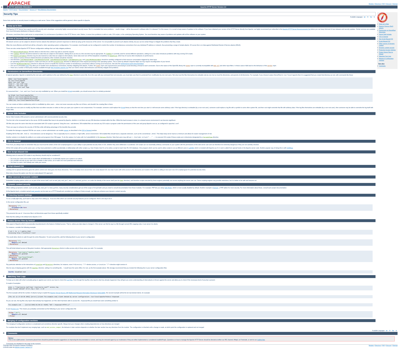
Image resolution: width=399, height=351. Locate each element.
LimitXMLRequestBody (93, 60)
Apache (5, 9)
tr (374, 17)
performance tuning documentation (132, 63)
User (71, 75)
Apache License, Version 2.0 (23, 347)
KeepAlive (113, 56)
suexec (66, 130)
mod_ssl (216, 66)
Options (103, 137)
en (364, 17)
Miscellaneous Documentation (47, 9)
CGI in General (383, 36)
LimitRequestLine (75, 60)
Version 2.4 (33, 9)
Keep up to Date (384, 24)
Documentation (23, 9)
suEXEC (191, 148)
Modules (371, 4)
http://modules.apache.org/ (59, 67)
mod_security (35, 191)
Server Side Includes (385, 34)
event (98, 66)
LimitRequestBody (26, 60)
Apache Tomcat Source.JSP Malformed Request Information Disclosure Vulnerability (77, 293)
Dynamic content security (386, 47)
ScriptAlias (207, 137)
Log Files (70, 280)
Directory (56, 248)
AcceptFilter (58, 61)
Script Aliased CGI (384, 41)
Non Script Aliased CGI (386, 39)
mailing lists (261, 340)
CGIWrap (290, 148)
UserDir (35, 268)
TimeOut (16, 54)
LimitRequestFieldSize (58, 60)
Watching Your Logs (385, 56)
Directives (378, 4)
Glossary (388, 4)
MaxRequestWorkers (24, 64)
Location (39, 264)
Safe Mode (168, 188)
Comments (382, 66)
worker (269, 66)
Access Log (15, 309)
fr (368, 17)
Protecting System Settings (387, 50)
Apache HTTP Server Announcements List (296, 29)
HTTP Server (13, 9)
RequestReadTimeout (20, 52)
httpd (70, 91)
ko (371, 17)
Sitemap (395, 4)
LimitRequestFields (41, 60)
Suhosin (215, 188)
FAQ (383, 4)
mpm (27, 65)
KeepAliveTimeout (20, 56)
